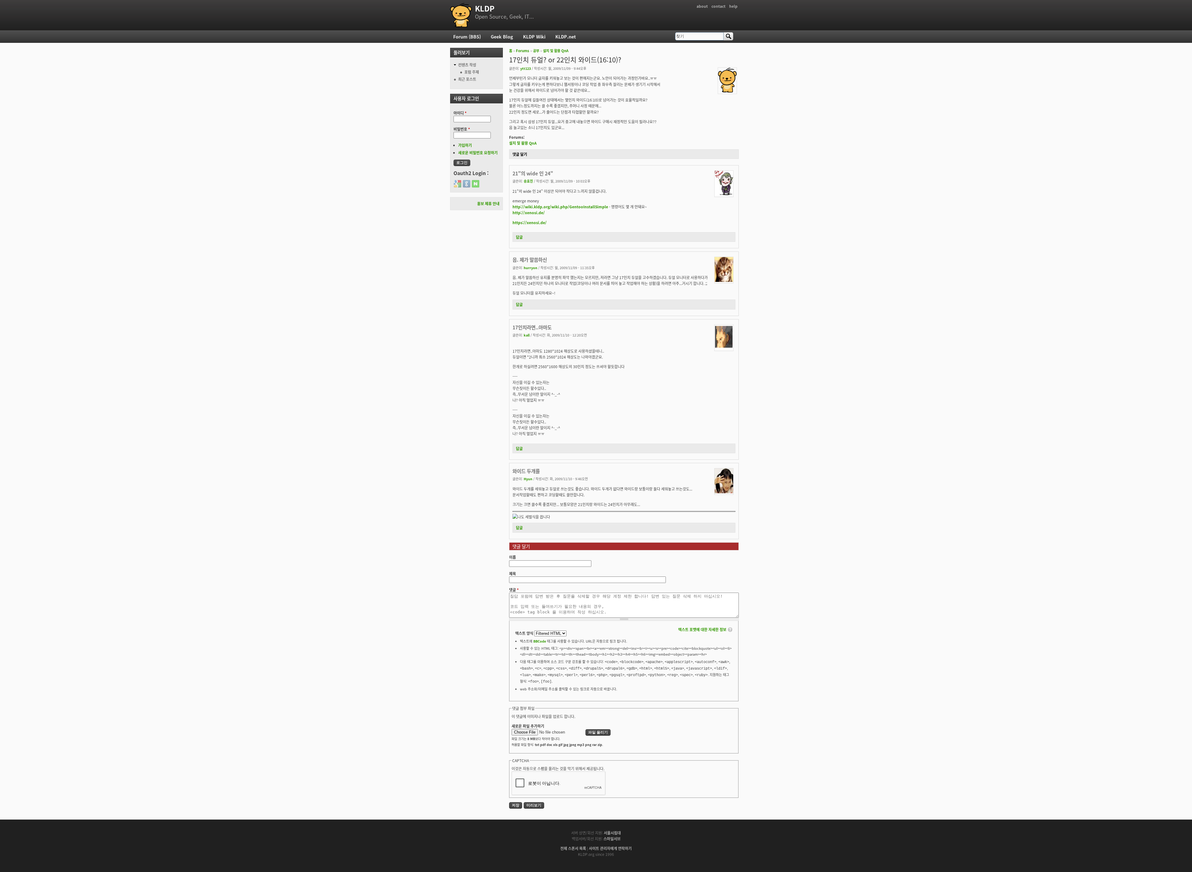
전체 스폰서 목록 (573, 848)
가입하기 (465, 145)
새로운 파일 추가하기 (528, 726)
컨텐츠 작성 (467, 64)
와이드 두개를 (526, 471)
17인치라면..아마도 (532, 327)
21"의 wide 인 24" (532, 173)
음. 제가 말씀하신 (529, 259)
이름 (512, 557)
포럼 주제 (471, 72)
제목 (512, 573)
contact (718, 6)
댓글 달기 (519, 154)
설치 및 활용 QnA (555, 50)
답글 (519, 237)
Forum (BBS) (467, 36)
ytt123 (525, 68)
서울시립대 (612, 832)
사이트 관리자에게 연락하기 (610, 848)
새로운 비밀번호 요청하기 (478, 152)
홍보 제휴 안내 (488, 203)
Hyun (528, 478)
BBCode (539, 641)
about (702, 6)
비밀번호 (462, 129)
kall (527, 334)
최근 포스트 (467, 79)
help (733, 6)
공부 (536, 50)
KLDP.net (565, 36)
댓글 (514, 589)
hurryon (530, 267)
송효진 (528, 180)
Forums (522, 50)
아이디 (460, 112)
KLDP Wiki (534, 36)
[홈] (461, 15)
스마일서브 (612, 838)
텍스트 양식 (524, 633)
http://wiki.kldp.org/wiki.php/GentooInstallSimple (560, 206)
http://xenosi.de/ (528, 212)
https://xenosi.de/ (529, 222)
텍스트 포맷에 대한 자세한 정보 (702, 629)
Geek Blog (502, 36)
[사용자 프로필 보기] (727, 90)
